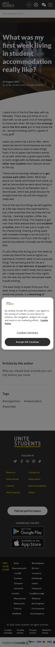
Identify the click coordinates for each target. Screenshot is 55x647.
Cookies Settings (27, 332)
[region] (27, 323)
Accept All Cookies (27, 341)
